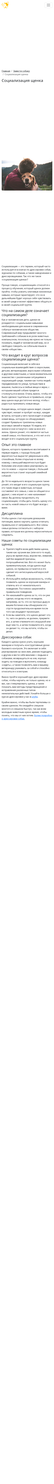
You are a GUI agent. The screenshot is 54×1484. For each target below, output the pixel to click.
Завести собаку (21, 71)
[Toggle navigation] (48, 5)
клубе (35, 696)
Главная (6, 71)
